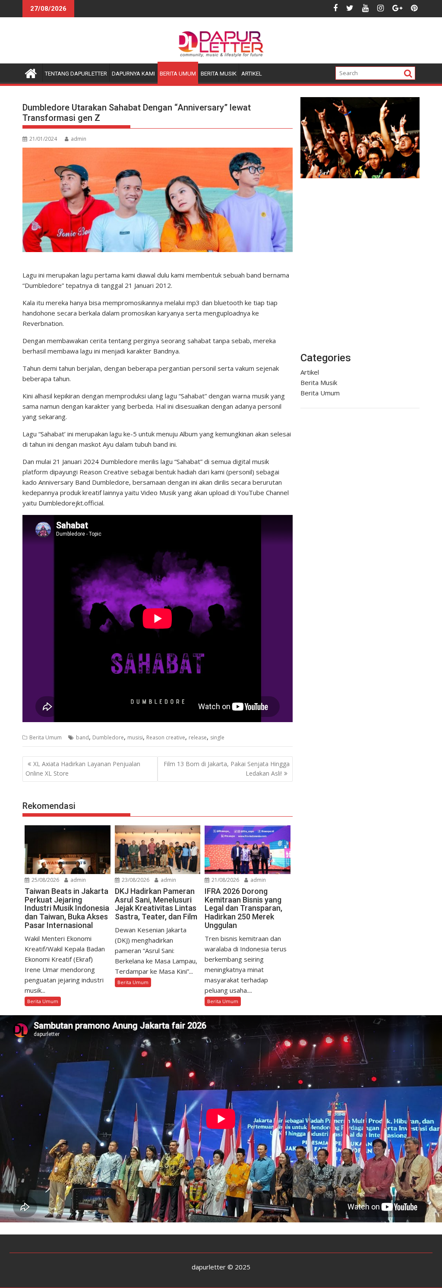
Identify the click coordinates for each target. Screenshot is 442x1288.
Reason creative (165, 737)
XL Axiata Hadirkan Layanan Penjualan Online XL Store (82, 768)
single (217, 737)
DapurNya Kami (133, 73)
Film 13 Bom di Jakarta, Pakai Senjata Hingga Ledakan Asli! (227, 768)
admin (78, 138)
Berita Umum (178, 73)
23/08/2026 (134, 880)
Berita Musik (219, 73)
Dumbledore (108, 737)
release (198, 737)
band (82, 737)
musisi (135, 737)
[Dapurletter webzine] (30, 72)
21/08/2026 (224, 880)
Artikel (251, 73)
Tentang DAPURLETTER (76, 73)
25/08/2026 (44, 880)
